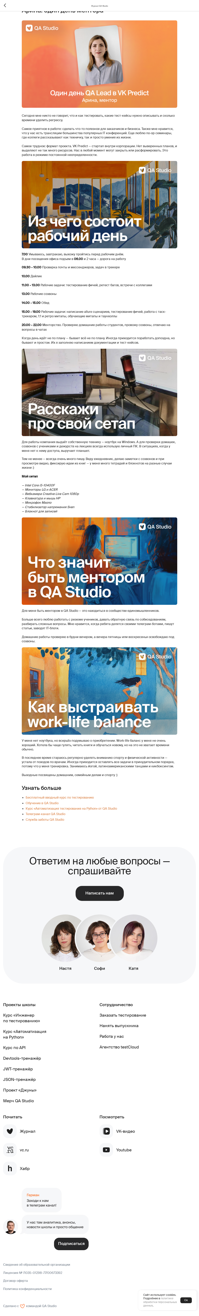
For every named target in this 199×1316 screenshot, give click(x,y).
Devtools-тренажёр (22, 1058)
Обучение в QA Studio (42, 803)
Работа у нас (112, 1036)
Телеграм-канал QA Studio (45, 814)
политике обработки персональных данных (160, 1302)
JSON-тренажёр (19, 1079)
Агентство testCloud (119, 1047)
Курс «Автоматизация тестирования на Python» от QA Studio (71, 809)
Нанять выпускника (119, 1025)
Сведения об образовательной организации (36, 1265)
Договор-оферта (15, 1281)
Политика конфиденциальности (27, 1289)
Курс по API (14, 1047)
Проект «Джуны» (20, 1090)
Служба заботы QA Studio (45, 820)
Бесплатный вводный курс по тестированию (60, 797)
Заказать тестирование (123, 1015)
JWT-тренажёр (18, 1069)
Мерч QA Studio (18, 1100)
